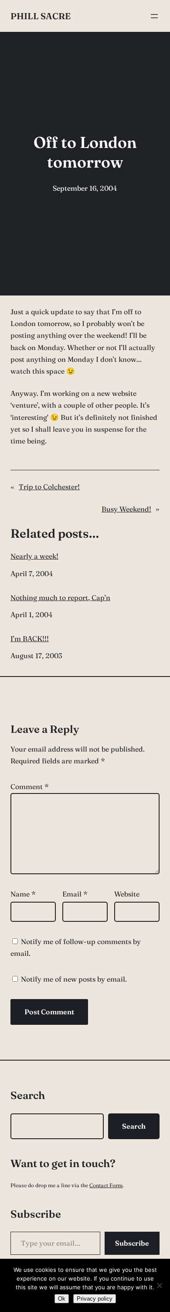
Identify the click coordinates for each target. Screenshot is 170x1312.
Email (75, 894)
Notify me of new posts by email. (74, 979)
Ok (61, 1298)
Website (126, 894)
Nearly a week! (34, 556)
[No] (159, 1285)
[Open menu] (154, 16)
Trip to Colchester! (49, 486)
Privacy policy (94, 1298)
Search (134, 1126)
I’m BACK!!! (29, 639)
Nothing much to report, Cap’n (60, 598)
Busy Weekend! (126, 509)
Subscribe (132, 1243)
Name (23, 894)
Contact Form (105, 1185)
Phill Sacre (40, 15)
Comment (29, 786)
